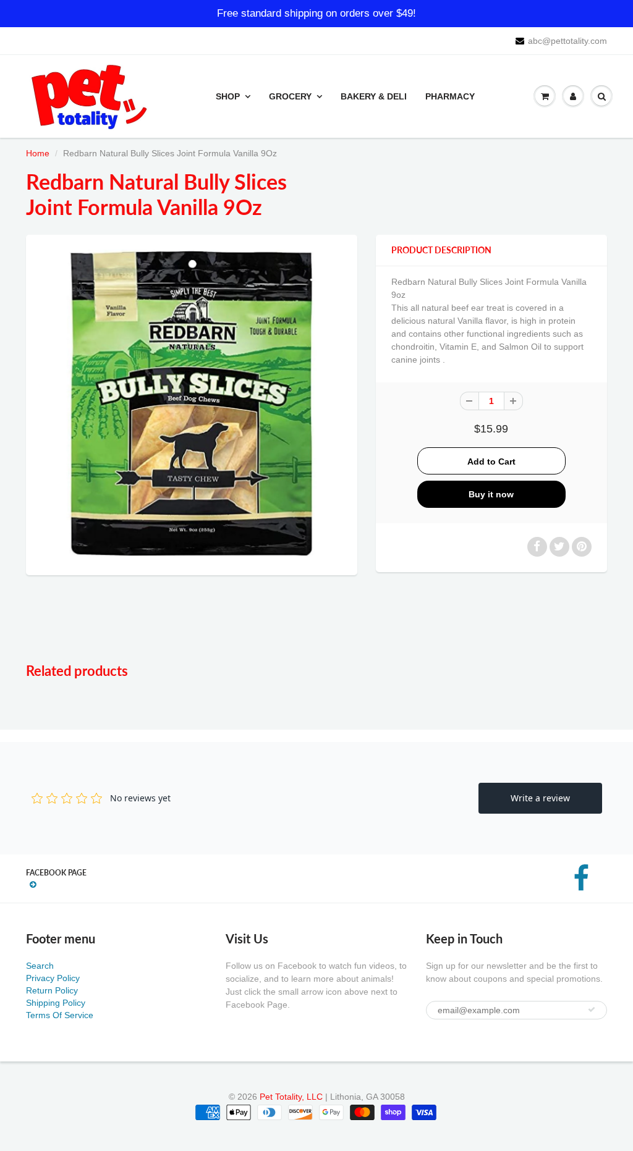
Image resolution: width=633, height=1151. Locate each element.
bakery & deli (374, 96)
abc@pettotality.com (567, 41)
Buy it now (491, 494)
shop (228, 96)
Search (40, 966)
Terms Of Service (59, 1015)
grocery (290, 96)
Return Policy (52, 990)
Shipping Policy (55, 1003)
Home (37, 153)
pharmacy (450, 96)
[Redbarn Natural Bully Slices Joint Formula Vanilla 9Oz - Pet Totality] (192, 403)
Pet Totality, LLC (291, 1097)
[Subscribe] (591, 1009)
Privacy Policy (53, 978)
